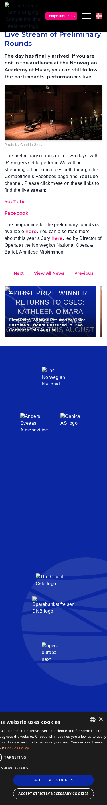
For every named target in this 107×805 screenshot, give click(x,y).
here (31, 231)
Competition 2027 (61, 16)
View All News (49, 273)
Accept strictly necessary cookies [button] (53, 793)
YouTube (15, 201)
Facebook (16, 213)
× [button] (100, 719)
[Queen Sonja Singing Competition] (23, 16)
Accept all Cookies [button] (53, 779)
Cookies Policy (17, 747)
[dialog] (53, 758)
